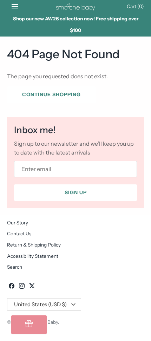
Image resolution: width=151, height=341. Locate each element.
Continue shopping (51, 94)
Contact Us (19, 233)
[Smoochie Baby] (76, 6)
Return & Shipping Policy (34, 245)
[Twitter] (32, 286)
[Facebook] (11, 286)
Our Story (17, 222)
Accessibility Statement (32, 256)
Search (14, 267)
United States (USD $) (40, 304)
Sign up (76, 192)
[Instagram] (22, 286)
